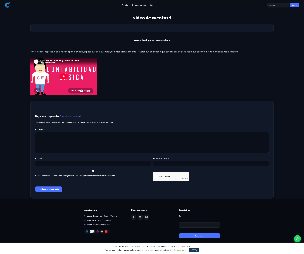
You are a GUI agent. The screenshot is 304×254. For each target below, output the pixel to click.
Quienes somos (139, 5)
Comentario (40, 129)
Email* (181, 216)
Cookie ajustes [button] (180, 250)
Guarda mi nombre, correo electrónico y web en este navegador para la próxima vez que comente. (75, 176)
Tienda (125, 5)
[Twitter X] (140, 217)
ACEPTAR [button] (194, 250)
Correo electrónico (161, 158)
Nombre (39, 158)
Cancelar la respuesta (70, 116)
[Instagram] (146, 217)
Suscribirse (199, 236)
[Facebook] (133, 217)
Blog (152, 5)
